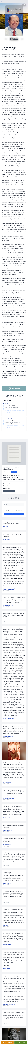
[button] (14, 751)
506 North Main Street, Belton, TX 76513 (15, 425)
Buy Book (14, 471)
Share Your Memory (8, 491)
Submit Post (14, 514)
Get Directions (8, 412)
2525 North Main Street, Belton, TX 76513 (15, 410)
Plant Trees (20, 412)
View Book (6, 471)
